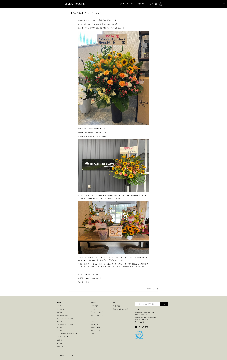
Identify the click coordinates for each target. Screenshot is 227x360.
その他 (92, 333)
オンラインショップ (126, 4)
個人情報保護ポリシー (119, 306)
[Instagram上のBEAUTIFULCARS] (146, 327)
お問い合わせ (61, 346)
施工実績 (59, 330)
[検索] (164, 304)
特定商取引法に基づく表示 (120, 309)
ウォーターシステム (96, 330)
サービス (59, 321)
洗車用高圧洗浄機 (95, 327)
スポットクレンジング (97, 315)
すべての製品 (94, 306)
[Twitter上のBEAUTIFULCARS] (140, 327)
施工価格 (59, 327)
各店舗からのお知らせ (63, 315)
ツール (92, 321)
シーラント (94, 318)
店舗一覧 (59, 340)
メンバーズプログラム (63, 337)
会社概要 (59, 343)
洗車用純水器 (94, 324)
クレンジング (94, 309)
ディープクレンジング (97, 312)
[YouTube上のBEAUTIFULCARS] (136, 327)
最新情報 (59, 312)
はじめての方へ (141, 4)
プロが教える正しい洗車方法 (65, 324)
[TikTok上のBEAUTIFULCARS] (143, 327)
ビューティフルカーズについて (65, 318)
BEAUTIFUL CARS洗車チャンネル (67, 333)
